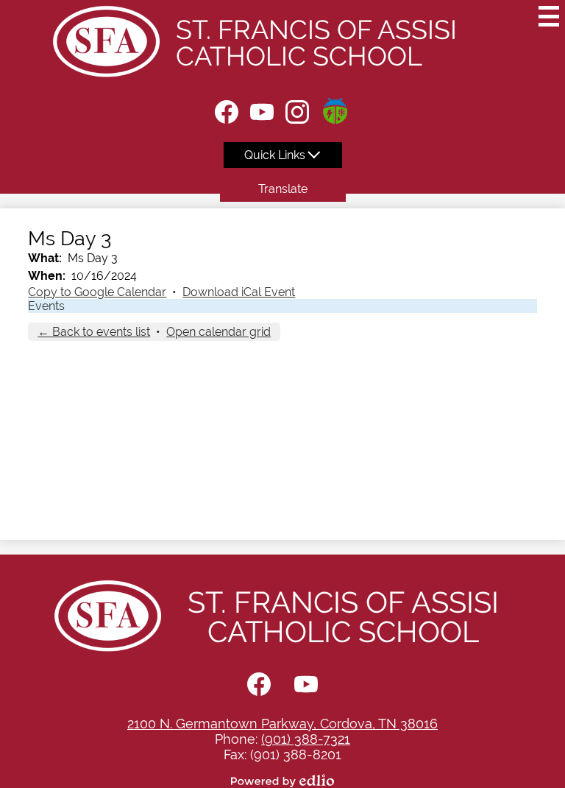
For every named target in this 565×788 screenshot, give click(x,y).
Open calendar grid (218, 332)
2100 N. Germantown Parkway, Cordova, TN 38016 (282, 723)
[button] (283, 155)
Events (46, 306)
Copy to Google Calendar (97, 292)
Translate (283, 189)
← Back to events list (94, 332)
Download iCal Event (238, 292)
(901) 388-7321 (305, 739)
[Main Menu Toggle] (549, 16)
